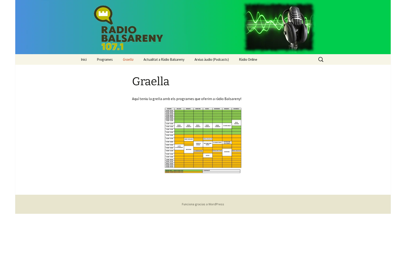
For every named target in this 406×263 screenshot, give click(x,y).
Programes (105, 59)
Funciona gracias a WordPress (203, 204)
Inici (84, 59)
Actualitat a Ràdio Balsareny (164, 59)
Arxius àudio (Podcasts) (212, 59)
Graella (128, 59)
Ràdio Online (248, 59)
